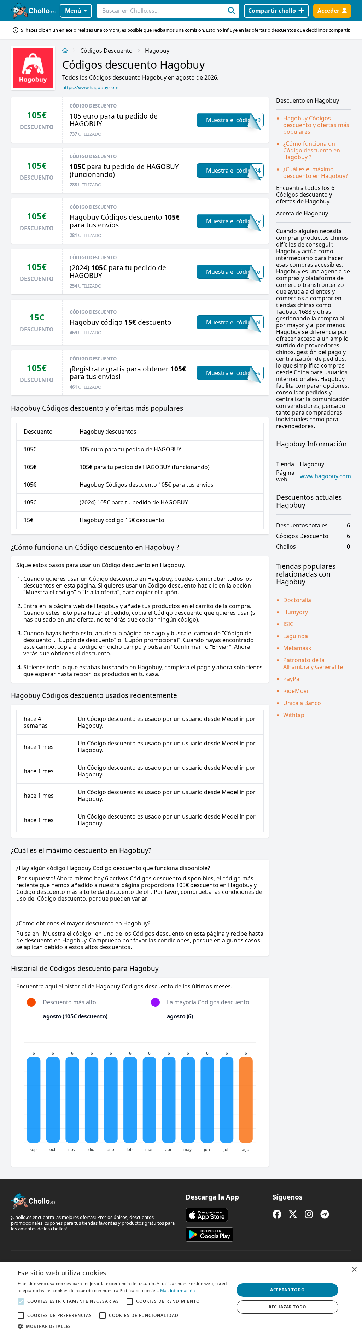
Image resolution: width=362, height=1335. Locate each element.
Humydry (295, 612)
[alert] (181, 1298)
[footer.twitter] (292, 1214)
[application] (140, 1094)
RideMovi (295, 691)
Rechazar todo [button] (287, 1307)
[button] (123, 1326)
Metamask (297, 648)
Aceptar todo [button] (287, 1290)
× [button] (354, 1269)
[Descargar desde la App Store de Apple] (207, 1215)
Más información (177, 1291)
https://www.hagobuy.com (90, 87)
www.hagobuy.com (325, 476)
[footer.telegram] (324, 1214)
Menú (73, 11)
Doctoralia (297, 600)
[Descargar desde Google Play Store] (209, 1234)
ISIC (288, 624)
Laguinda (295, 636)
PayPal (292, 679)
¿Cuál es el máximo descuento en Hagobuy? (315, 172)
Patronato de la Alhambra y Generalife (313, 663)
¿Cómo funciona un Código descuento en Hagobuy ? (311, 150)
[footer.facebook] (277, 1214)
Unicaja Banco (302, 703)
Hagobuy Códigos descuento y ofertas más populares (316, 124)
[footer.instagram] (308, 1214)
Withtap (293, 715)
